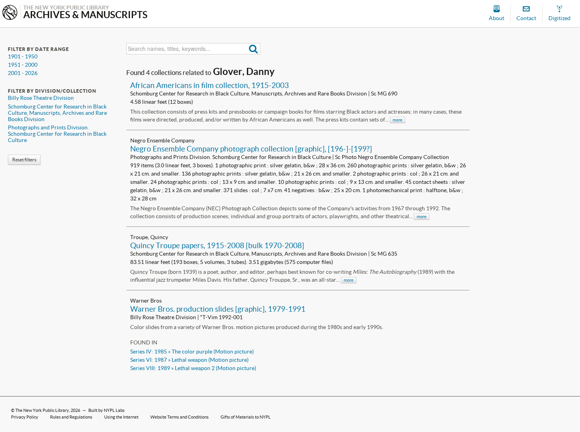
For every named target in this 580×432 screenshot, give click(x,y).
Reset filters (24, 159)
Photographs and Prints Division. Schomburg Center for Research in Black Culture (57, 133)
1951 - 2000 (22, 65)
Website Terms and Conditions (179, 417)
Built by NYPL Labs (106, 410)
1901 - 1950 (22, 56)
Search (253, 48)
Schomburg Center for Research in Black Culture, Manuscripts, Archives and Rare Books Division (57, 112)
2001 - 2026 (22, 73)
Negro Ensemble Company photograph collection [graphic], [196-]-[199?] (251, 148)
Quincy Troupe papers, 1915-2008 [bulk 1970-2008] (217, 245)
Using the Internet (121, 417)
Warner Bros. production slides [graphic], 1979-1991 (217, 309)
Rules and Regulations (71, 417)
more (397, 120)
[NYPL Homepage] (9, 13)
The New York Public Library (42, 410)
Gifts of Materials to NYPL (246, 417)
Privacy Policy (24, 417)
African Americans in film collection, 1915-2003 (209, 85)
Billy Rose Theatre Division (41, 98)
